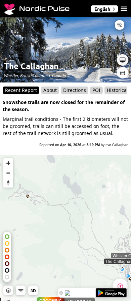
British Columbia (35, 75)
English (102, 9)
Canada (59, 75)
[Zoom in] (8, 163)
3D (33, 291)
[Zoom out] (8, 173)
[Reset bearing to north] (8, 183)
